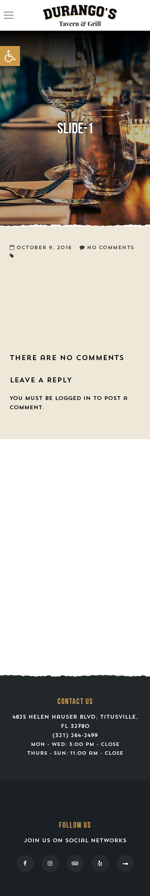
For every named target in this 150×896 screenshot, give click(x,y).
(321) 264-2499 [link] (75, 736)
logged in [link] (73, 399)
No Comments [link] (110, 247)
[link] (10, 56)
